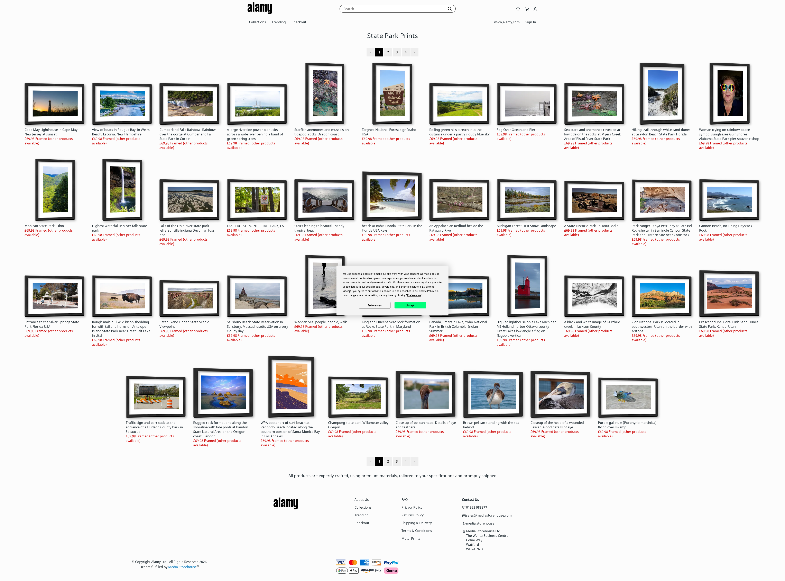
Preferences (375, 305)
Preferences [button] (414, 295)
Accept (410, 305)
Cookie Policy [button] (426, 291)
